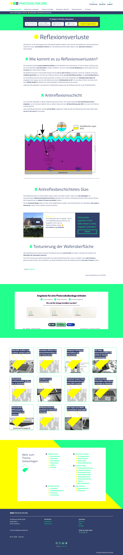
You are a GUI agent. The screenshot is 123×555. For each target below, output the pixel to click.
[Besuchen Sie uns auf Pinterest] (66, 543)
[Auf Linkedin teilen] (84, 532)
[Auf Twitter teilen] (82, 532)
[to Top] (120, 553)
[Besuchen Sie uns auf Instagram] (56, 543)
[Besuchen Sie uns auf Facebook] (60, 543)
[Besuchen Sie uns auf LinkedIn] (63, 543)
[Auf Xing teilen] (87, 532)
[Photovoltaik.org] (28, 3)
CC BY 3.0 (31, 269)
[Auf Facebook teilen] (80, 532)
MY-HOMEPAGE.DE (63, 546)
